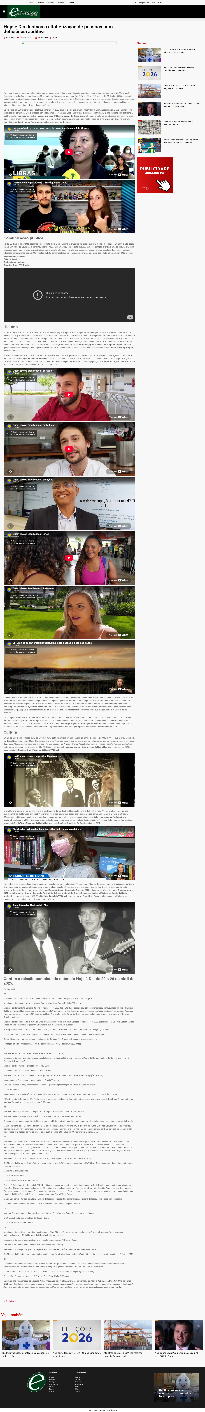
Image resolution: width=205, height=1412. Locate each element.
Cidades (51, 1377)
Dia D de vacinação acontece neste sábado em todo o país (176, 1393)
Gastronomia (53, 1384)
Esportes (52, 1379)
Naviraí (51, 1386)
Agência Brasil (10, 1301)
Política (51, 1391)
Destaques (52, 1382)
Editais (51, 1389)
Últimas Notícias (26, 38)
